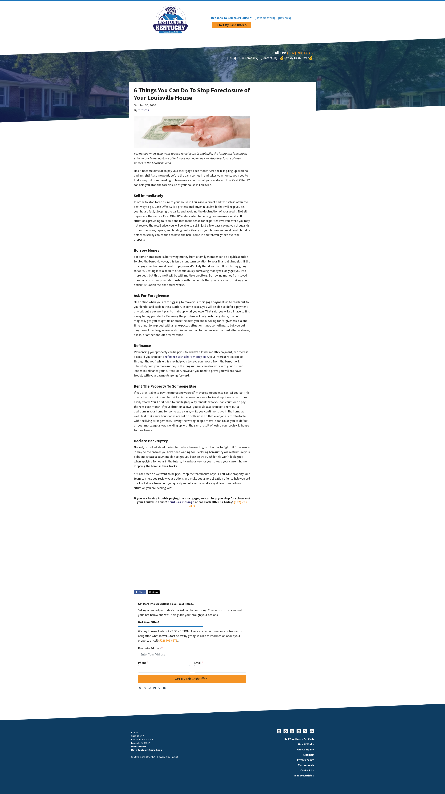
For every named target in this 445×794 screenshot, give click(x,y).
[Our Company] (248, 58)
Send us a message (181, 502)
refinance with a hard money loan (186, 357)
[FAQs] (231, 58)
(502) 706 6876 (300, 53)
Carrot (174, 757)
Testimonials (306, 765)
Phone (143, 663)
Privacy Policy (305, 760)
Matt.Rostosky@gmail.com (147, 750)
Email (198, 663)
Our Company (305, 749)
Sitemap (308, 755)
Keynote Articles (303, 776)
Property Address (150, 648)
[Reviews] (284, 18)
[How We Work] (265, 18)
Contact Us (307, 770)
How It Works (306, 744)
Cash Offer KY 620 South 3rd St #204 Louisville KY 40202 (142, 739)
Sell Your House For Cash (299, 739)
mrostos (143, 110)
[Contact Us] (269, 58)
